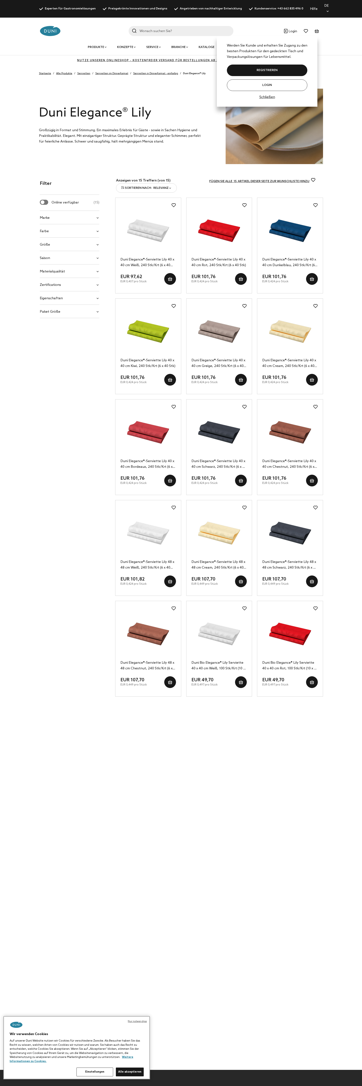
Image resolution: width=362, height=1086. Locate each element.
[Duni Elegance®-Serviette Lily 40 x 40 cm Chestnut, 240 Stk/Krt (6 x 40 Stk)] (290, 432)
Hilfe (314, 9)
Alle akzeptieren (129, 1071)
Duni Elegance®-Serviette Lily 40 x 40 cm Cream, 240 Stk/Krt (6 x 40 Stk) (289, 363)
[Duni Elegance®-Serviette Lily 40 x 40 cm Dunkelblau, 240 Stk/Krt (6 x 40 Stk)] (290, 231)
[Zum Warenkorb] (317, 31)
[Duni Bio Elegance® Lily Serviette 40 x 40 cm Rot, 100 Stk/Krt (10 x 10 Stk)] (290, 634)
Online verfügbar (75, 203)
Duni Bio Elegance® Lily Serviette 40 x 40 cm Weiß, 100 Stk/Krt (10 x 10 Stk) (218, 666)
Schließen (267, 97)
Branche (178, 47)
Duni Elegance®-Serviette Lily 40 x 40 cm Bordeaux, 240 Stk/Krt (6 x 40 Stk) (147, 464)
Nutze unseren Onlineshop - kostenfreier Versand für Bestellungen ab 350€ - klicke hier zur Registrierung (181, 60)
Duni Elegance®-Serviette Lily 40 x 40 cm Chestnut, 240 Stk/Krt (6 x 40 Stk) (289, 464)
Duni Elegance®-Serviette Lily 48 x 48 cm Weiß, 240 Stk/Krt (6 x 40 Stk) (147, 565)
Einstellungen (95, 1071)
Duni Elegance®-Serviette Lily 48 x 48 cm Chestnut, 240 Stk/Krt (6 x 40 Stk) (147, 666)
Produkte (96, 47)
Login (267, 85)
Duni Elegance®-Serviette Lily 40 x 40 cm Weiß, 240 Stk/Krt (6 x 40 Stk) (147, 263)
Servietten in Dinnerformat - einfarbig (155, 73)
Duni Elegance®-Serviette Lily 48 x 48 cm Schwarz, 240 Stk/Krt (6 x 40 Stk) (289, 565)
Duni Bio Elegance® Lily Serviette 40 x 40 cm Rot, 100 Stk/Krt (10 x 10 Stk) (290, 666)
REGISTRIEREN (267, 70)
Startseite (45, 73)
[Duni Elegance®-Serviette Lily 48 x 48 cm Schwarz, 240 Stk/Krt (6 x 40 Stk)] (290, 533)
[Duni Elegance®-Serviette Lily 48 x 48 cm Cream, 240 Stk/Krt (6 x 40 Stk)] (219, 533)
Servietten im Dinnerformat (111, 73)
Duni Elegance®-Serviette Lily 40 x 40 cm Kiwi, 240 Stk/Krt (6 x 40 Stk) (147, 363)
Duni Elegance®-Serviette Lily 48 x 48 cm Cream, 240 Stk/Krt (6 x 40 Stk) (218, 565)
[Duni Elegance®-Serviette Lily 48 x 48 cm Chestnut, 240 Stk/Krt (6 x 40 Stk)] (148, 634)
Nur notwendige (137, 1021)
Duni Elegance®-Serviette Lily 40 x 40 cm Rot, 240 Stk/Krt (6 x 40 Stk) (218, 262)
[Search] (134, 31)
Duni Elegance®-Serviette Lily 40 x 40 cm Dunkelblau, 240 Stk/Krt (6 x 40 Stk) (289, 263)
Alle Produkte (64, 73)
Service (152, 47)
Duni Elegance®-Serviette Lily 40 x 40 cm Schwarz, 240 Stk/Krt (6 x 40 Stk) (218, 464)
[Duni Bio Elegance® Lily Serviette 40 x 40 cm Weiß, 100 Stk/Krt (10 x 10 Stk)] (219, 634)
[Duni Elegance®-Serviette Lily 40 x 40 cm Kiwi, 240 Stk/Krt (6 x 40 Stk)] (148, 331)
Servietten (83, 73)
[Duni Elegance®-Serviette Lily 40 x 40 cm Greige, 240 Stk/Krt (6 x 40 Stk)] (219, 331)
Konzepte (125, 47)
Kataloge (207, 47)
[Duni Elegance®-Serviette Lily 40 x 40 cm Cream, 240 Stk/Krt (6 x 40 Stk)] (290, 331)
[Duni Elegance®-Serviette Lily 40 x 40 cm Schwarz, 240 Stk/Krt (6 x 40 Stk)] (219, 432)
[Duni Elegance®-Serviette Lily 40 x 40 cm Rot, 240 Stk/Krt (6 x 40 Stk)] (219, 231)
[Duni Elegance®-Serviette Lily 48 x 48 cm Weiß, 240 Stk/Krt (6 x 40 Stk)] (148, 533)
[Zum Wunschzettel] (306, 31)
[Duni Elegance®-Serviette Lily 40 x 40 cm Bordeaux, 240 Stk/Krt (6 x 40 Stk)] (148, 432)
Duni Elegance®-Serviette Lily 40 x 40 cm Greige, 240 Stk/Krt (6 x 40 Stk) (218, 363)
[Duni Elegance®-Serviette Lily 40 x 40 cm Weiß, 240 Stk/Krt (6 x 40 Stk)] (148, 231)
